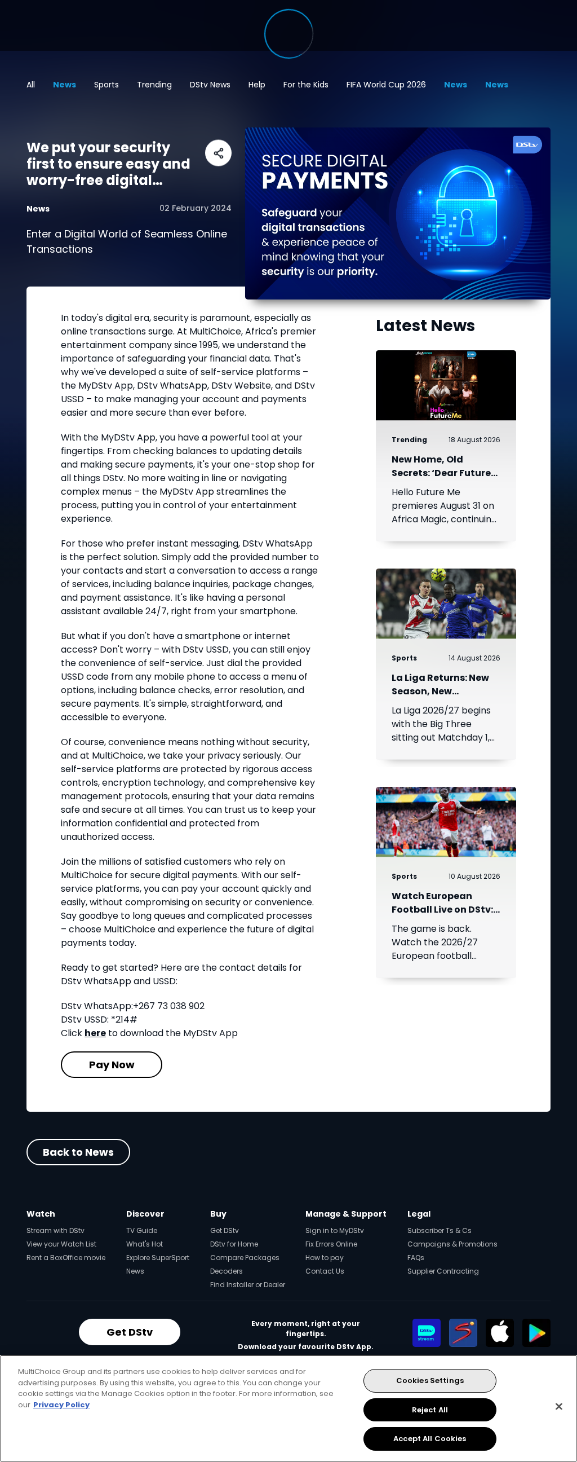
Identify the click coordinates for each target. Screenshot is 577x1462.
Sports (106, 84)
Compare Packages (244, 1257)
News (64, 84)
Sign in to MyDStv (334, 1230)
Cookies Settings (430, 1380)
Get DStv (224, 1230)
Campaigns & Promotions (452, 1244)
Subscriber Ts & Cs (439, 1230)
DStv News (210, 84)
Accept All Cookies (429, 1438)
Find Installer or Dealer (247, 1284)
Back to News (78, 1152)
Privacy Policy (61, 1404)
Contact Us (324, 1271)
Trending (154, 84)
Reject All (430, 1409)
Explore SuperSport (157, 1257)
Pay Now (112, 1065)
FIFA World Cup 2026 (386, 84)
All (30, 84)
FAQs (415, 1257)
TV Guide (141, 1230)
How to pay (324, 1257)
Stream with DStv (55, 1230)
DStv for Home (234, 1244)
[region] (288, 1408)
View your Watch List (61, 1244)
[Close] (559, 1406)
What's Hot (144, 1244)
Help (256, 84)
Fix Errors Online (331, 1244)
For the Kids (306, 84)
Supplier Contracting (443, 1271)
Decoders (226, 1271)
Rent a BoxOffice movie (65, 1257)
